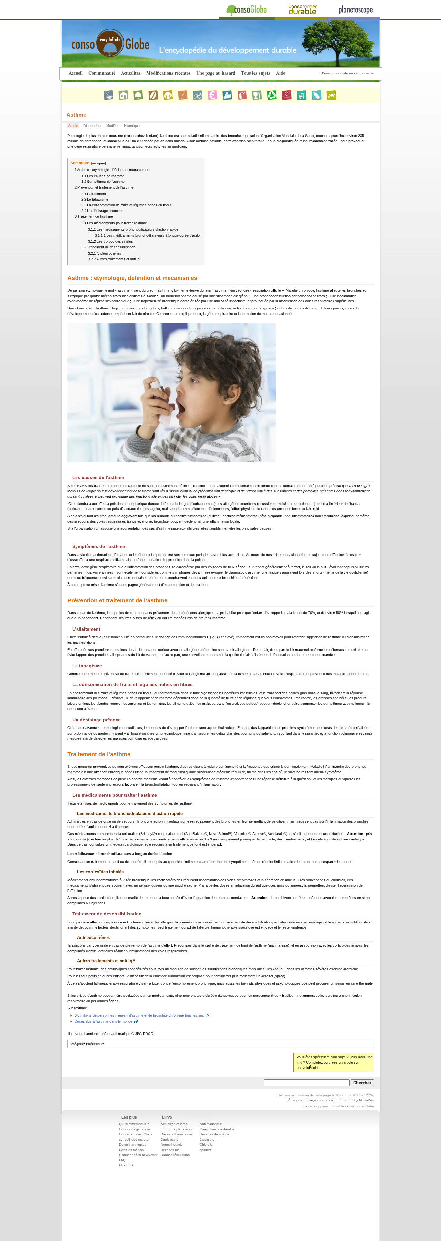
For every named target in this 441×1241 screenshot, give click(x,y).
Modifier (112, 126)
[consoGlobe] (95, 39)
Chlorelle (206, 1144)
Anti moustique (211, 1124)
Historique (132, 126)
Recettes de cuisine (214, 1134)
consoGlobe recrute (134, 1139)
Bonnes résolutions (175, 1155)
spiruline (206, 1150)
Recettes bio (170, 1150)
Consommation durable (217, 1129)
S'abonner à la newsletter (138, 1155)
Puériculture (95, 1044)
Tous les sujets (255, 72)
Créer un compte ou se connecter (348, 73)
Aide (280, 72)
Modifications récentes (168, 72)
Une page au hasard (215, 72)
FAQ (122, 1160)
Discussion (92, 126)
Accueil (76, 72)
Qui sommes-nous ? (134, 1124)
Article (73, 126)
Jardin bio (207, 1139)
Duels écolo (169, 1139)
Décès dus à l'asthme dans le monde (103, 1021)
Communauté (101, 72)
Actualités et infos (174, 1124)
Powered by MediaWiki (357, 1100)
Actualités (130, 72)
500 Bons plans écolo (177, 1129)
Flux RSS (126, 1165)
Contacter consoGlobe (136, 1134)
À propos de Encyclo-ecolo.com (311, 1100)
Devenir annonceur (133, 1144)
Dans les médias (131, 1150)
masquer (98, 163)
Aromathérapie (172, 1144)
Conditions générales (135, 1129)
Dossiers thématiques (177, 1134)
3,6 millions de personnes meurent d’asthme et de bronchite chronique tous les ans (139, 1015)
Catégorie (76, 1044)
